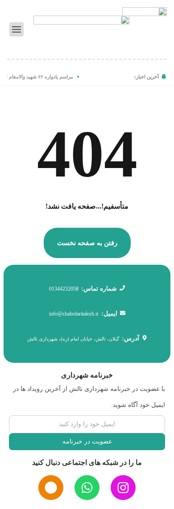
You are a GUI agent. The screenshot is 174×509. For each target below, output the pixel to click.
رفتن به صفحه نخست (87, 242)
